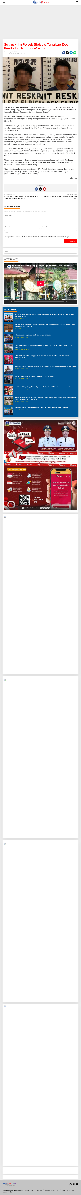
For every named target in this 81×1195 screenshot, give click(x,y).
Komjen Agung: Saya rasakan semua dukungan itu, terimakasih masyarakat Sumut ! (21, 196)
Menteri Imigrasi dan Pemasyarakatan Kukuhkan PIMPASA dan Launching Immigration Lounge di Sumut (44, 315)
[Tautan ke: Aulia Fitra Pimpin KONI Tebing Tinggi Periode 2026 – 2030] (8, 380)
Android (10, 1192)
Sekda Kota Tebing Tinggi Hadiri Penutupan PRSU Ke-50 (34, 335)
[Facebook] (36, 189)
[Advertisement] (40, 22)
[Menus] (4, 2)
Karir (72, 1190)
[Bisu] (71, 302)
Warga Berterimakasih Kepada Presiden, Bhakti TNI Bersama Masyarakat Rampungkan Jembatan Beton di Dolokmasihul (45, 398)
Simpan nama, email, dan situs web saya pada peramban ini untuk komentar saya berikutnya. (37, 237)
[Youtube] (44, 189)
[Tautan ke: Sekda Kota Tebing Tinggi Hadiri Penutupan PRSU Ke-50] (8, 338)
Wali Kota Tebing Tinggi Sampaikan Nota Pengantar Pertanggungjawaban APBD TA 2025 (46, 366)
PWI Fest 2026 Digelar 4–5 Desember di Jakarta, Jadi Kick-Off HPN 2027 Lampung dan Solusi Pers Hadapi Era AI (45, 325)
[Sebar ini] (63, 52)
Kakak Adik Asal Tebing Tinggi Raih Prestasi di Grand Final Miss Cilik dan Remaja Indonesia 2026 (42, 356)
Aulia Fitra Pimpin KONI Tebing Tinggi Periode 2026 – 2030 (34, 376)
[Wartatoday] (41, 2)
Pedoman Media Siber (52, 1190)
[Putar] (7, 302)
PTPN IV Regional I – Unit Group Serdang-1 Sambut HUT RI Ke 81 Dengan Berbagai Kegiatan (43, 346)
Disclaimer (65, 1190)
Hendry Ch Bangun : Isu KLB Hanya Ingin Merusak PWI (60, 196)
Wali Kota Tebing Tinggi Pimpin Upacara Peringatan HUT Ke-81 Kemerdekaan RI (42, 387)
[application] (40, 283)
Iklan (4, 1192)
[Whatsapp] (74, 52)
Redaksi (39, 1190)
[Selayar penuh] (74, 302)
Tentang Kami (29, 1190)
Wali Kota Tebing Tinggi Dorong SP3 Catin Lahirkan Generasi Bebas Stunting (41, 407)
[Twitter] (40, 189)
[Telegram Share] (71, 52)
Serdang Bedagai (14, 53)
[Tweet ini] (67, 52)
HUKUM (6, 53)
